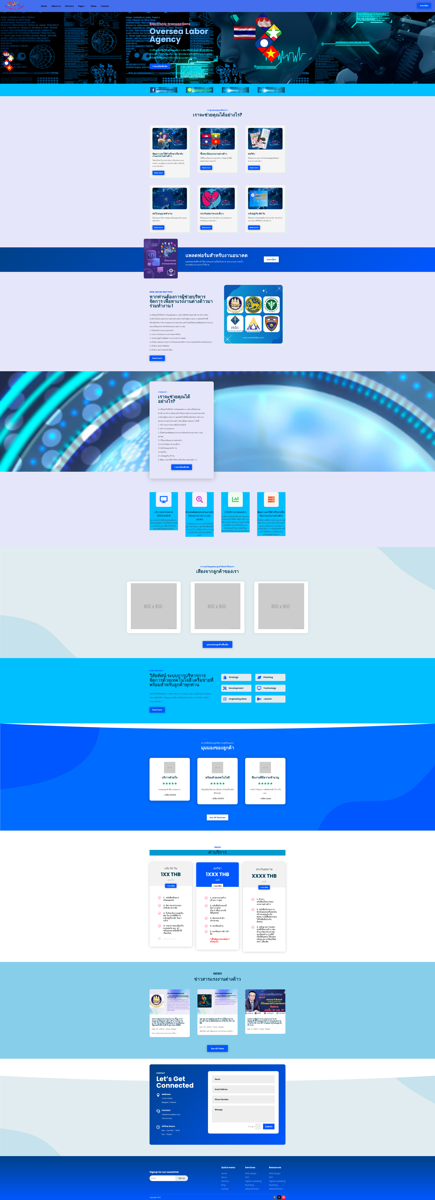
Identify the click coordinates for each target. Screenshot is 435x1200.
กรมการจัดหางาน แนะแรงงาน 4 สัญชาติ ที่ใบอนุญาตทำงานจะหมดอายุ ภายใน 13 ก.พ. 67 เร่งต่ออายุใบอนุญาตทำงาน (264, 1021)
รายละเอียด (171, 886)
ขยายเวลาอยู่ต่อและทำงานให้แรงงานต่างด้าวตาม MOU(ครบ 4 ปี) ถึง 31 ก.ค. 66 (217, 1020)
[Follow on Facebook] (274, 1197)
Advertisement (252, 1188)
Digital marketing (253, 1181)
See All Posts (217, 1048)
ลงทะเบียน (424, 5)
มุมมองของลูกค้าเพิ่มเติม (217, 644)
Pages (81, 6)
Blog (223, 1185)
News (93, 6)
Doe (168, 1029)
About (224, 1177)
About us (56, 6)
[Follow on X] (279, 1197)
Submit (268, 1126)
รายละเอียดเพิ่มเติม (159, 66)
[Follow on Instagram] (283, 1197)
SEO (247, 1177)
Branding (249, 1185)
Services (69, 6)
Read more (158, 173)
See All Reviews (217, 817)
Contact (105, 6)
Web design (250, 1173)
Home (44, 6)
